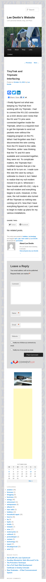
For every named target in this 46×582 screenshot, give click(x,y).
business (10, 497)
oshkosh (10, 534)
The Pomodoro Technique (16, 563)
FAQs (23, 50)
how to (9, 517)
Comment (15, 284)
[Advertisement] (22, 424)
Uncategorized (12, 547)
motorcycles (11, 532)
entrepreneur (11, 504)
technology (32, 236)
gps (19, 238)
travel (9, 544)
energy (9, 499)
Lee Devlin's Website (21, 17)
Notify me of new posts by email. (23, 350)
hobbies (25, 236)
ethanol (9, 507)
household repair (13, 514)
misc (8, 529)
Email (15, 324)
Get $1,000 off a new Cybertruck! (18, 558)
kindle (9, 524)
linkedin (10, 527)
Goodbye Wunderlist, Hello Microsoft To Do (22, 560)
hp (8, 519)
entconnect (11, 502)
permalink (19, 241)
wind (8, 549)
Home (9, 50)
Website (15, 336)
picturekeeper (12, 537)
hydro (9, 522)
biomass (10, 492)
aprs (16, 238)
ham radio (24, 238)
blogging (10, 495)
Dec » (31, 481)
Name (15, 313)
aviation (10, 490)
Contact (10, 54)
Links (30, 50)
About (17, 50)
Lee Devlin (33, 238)
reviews (9, 539)
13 (31, 472)
